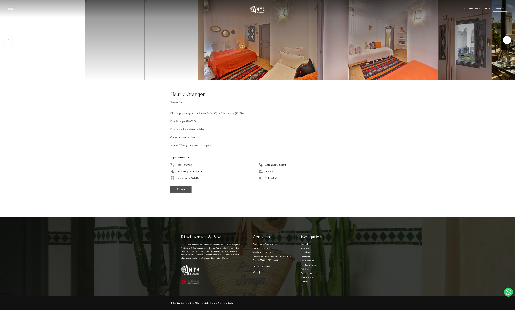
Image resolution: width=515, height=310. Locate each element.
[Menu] (10, 8)
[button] (500, 9)
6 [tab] (262, 75)
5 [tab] (260, 75)
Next (507, 40)
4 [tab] (257, 75)
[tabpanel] (257, 40)
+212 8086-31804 (472, 8)
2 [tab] (252, 75)
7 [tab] (265, 75)
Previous (8, 40)
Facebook (259, 272)
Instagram (254, 272)
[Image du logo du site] (257, 9)
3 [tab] (255, 75)
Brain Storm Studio (225, 303)
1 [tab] (250, 75)
